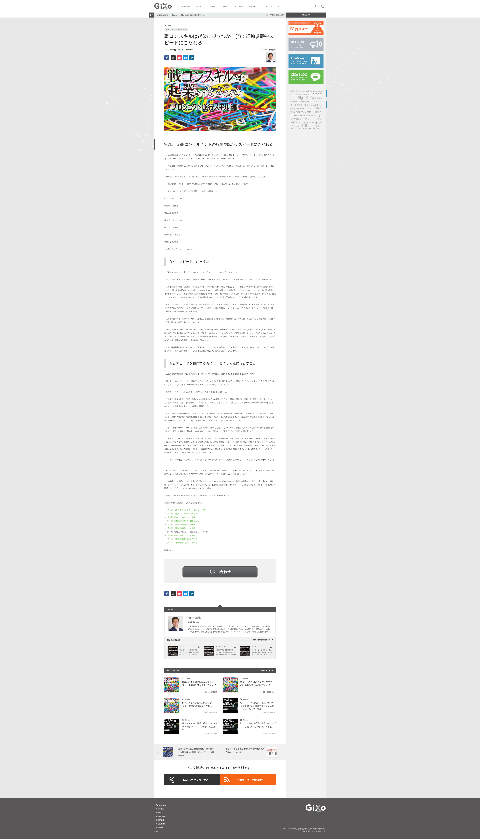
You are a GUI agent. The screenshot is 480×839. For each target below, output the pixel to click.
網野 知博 (272, 50)
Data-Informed (301, 94)
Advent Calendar (313, 91)
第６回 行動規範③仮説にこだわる (181, 528)
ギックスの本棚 (306, 123)
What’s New (161, 805)
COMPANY (160, 816)
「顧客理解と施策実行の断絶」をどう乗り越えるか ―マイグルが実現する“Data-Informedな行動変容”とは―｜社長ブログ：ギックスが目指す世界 (226, 654)
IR (307, 105)
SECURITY (160, 824)
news (302, 108)
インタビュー (306, 122)
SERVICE (160, 809)
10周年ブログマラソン (298, 91)
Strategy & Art (175, 50)
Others (174, 15)
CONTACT (160, 828)
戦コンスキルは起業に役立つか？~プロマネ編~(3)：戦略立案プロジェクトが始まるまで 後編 (258, 705)
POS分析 (308, 109)
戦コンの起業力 (187, 50)
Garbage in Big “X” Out (306, 96)
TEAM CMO (305, 112)
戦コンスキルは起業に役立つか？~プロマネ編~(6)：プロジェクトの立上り (199, 726)
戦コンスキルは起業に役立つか (192, 15)
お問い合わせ (220, 572)
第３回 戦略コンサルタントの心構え (182, 517)
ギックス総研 (315, 126)
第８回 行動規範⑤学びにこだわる (181, 535)
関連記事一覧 (267, 670)
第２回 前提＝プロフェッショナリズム (184, 514)
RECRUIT (160, 820)
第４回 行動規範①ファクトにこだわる (183, 521)
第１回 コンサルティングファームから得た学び (187, 510)
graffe (301, 104)
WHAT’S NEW (162, 15)
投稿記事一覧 (263, 640)
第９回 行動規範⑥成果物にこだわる (183, 539)
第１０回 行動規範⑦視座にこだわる (182, 543)
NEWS (159, 813)
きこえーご (312, 119)
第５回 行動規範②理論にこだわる (181, 524)
